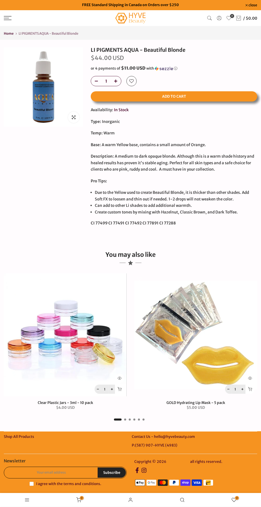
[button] (174, 68)
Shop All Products (19, 436)
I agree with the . (68, 483)
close (11, 5)
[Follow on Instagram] (144, 471)
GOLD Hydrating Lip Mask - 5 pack (195, 402)
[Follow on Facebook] (137, 471)
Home (9, 33)
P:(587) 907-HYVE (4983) (154, 445)
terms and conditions (81, 483)
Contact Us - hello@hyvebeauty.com (163, 436)
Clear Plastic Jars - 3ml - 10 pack (65, 402)
